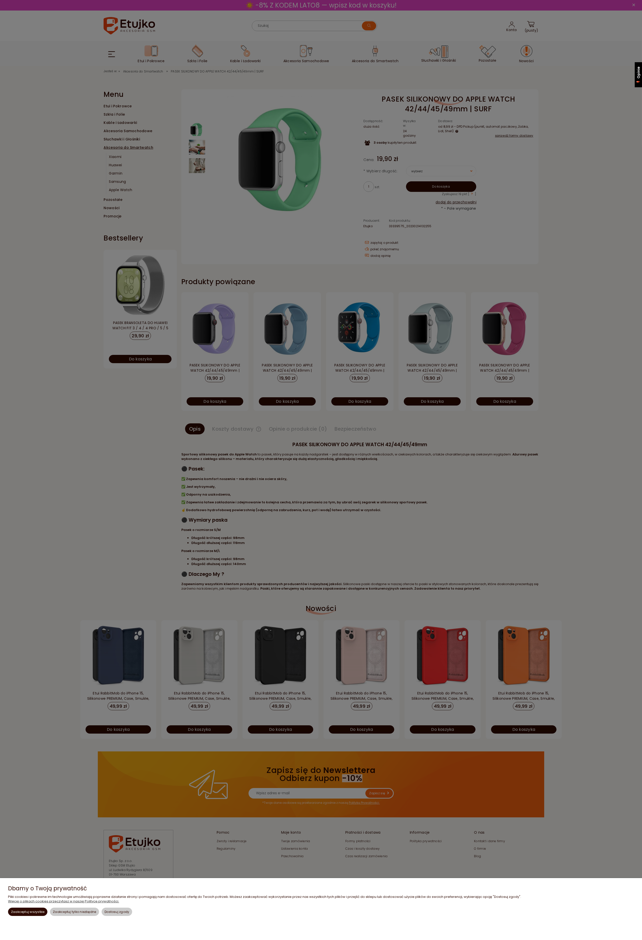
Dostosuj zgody (117, 912)
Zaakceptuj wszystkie (28, 912)
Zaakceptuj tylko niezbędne (74, 912)
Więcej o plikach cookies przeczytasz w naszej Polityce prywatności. (63, 901)
